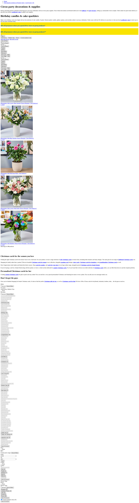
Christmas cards (98, 268)
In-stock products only (9, 499)
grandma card (64, 262)
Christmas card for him (69, 281)
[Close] (1, 466)
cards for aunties (40, 265)
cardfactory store (16, 12)
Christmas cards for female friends (90, 265)
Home (5, 1)
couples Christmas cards (60, 268)
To (1, 457)
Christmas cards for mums (39, 262)
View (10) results (5, 446)
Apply (2, 461)
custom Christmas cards (11, 274)
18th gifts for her (5, 39)
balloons (84, 10)
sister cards (76, 262)
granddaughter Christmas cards (108, 262)
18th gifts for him (13, 39)
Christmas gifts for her (50, 281)
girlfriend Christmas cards (125, 259)
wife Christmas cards (65, 259)
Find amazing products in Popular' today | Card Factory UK (19, 2)
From (2, 454)
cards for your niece (53, 265)
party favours (92, 10)
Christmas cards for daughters (88, 262)
